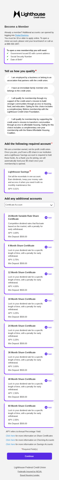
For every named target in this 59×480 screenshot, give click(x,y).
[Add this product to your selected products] (46, 173)
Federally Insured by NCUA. (30, 471)
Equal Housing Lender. (30, 475)
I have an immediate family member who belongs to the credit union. (27, 89)
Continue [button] (29, 456)
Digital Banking (21, 35)
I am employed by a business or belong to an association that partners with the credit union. (29, 78)
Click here (10, 436)
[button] (29, 204)
